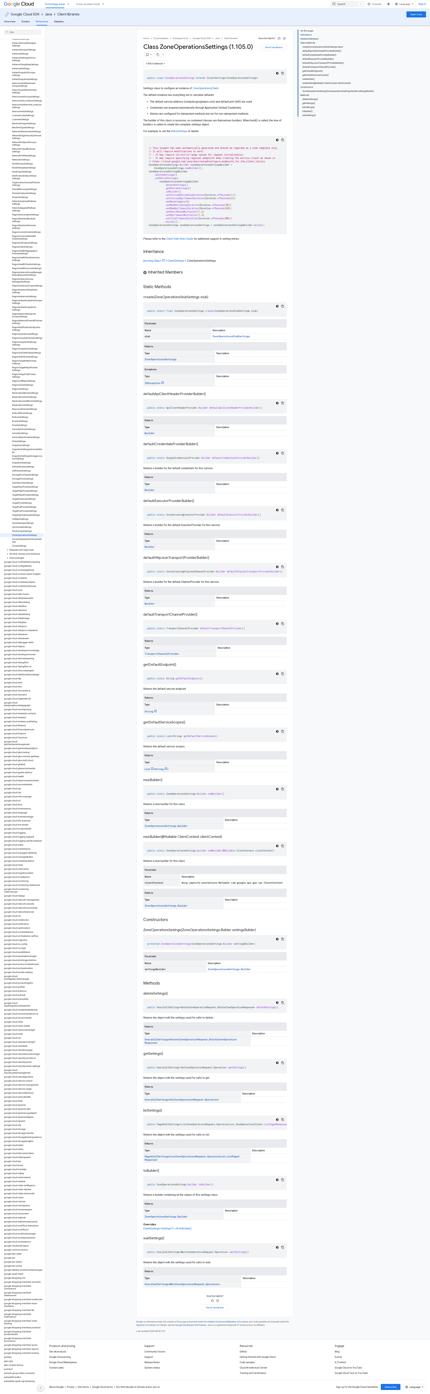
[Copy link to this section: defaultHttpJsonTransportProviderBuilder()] (212, 558)
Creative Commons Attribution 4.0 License (227, 1321)
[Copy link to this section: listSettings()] (165, 1111)
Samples (59, 21)
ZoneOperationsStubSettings (231, 336)
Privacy (71, 1387)
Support (148, 1357)
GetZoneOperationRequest (186, 1099)
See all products (57, 1351)
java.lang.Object (152, 260)
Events (338, 1357)
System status (152, 1367)
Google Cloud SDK (25, 14)
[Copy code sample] (282, 73)
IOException (152, 383)
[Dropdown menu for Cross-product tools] (104, 4)
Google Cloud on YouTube (348, 1367)
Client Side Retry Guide (179, 238)
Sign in (422, 4)
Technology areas (55, 4)
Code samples (247, 1362)
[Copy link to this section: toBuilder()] (162, 1171)
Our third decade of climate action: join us (138, 1387)
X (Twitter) (340, 1362)
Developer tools (180, 38)
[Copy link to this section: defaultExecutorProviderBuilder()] (197, 501)
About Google (56, 1387)
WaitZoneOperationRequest (187, 1284)
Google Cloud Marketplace (63, 1362)
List (147, 769)
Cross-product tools (88, 4)
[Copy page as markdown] (158, 54)
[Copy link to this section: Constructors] (172, 920)
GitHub (243, 1351)
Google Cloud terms (102, 1387)
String (149, 711)
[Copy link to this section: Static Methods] (175, 287)
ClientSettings (176, 260)
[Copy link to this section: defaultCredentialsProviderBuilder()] (201, 444)
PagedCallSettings (157, 1156)
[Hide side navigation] (40, 1388)
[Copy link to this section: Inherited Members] (186, 273)
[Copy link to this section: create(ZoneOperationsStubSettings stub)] (211, 297)
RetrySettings (179, 131)
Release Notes (152, 1362)
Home (146, 38)
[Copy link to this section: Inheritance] (167, 252)
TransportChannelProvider (162, 653)
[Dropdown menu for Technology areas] (69, 4)
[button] (22, 550)
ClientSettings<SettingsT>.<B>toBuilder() (167, 1228)
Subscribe (390, 1386)
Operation (211, 1099)
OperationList (216, 1156)
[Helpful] (279, 38)
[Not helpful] (284, 38)
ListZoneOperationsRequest (188, 1156)
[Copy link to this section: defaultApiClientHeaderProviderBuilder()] (209, 394)
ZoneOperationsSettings (160, 359)
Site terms (83, 1387)
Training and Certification (253, 1373)
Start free (416, 14)
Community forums (154, 1351)
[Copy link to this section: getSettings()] (166, 1054)
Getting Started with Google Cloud (257, 1357)
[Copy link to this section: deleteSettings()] (171, 994)
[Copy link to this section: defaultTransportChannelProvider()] (200, 615)
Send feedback (274, 47)
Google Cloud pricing (60, 1357)
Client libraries (68, 14)
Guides (25, 21)
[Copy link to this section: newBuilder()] (165, 780)
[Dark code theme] (277, 73)
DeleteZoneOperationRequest (189, 1039)
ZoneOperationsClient (205, 88)
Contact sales (56, 1367)
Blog (337, 1351)
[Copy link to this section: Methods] (164, 984)
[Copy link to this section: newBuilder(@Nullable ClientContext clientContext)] (225, 837)
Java (48, 14)
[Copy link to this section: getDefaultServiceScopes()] (188, 723)
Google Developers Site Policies (190, 1325)
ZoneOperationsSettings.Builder (166, 825)
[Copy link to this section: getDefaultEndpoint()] (179, 665)
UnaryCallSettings (157, 1039)
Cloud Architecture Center (253, 1367)
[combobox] (347, 4)
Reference (42, 21)
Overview (9, 21)
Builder (150, 433)
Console (376, 4)
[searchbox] (22, 32)
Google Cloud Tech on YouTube (351, 1373)
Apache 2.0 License (145, 1325)
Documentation (161, 38)
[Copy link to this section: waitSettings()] (167, 1238)
